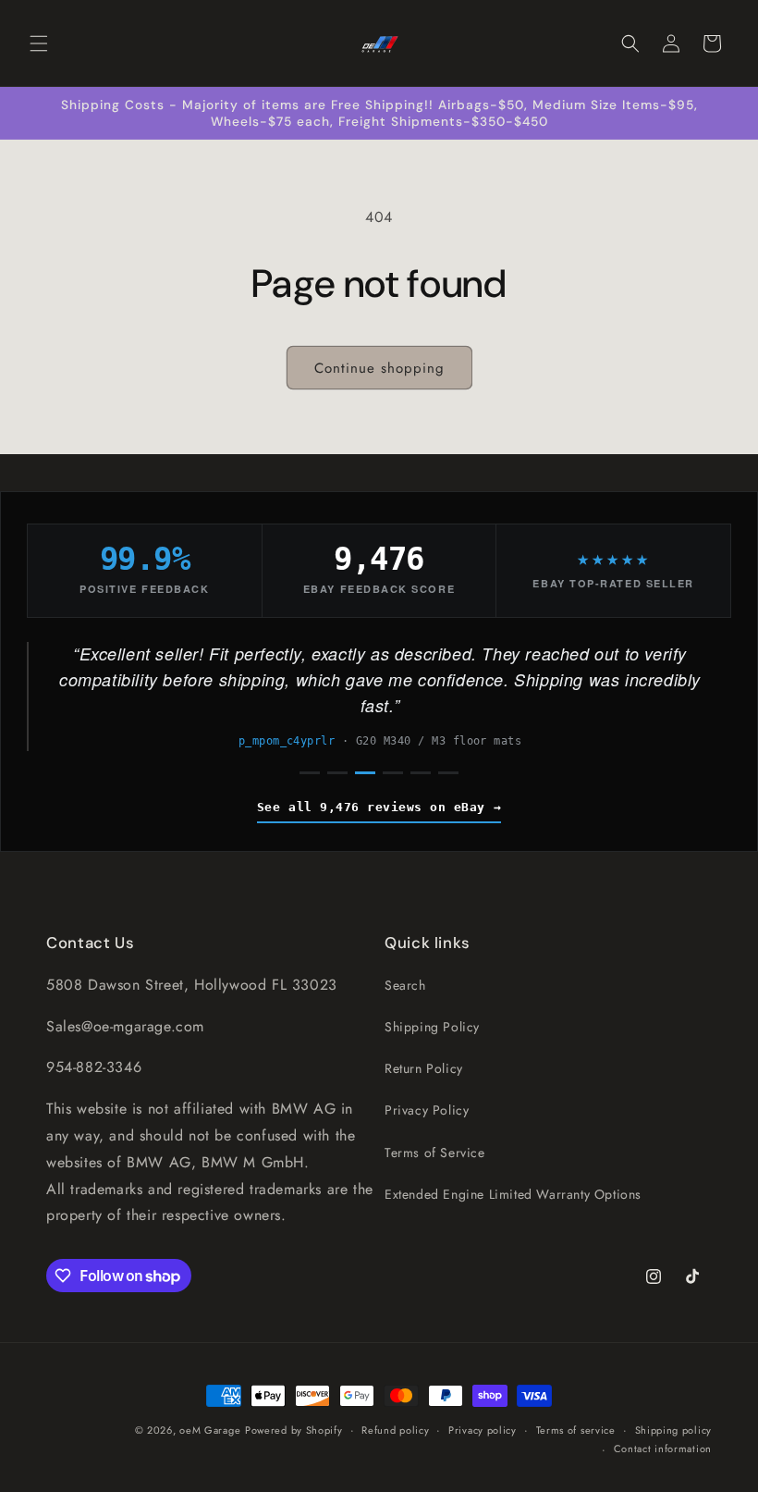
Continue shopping (379, 368)
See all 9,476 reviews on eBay (371, 807)
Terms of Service (435, 1152)
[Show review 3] (365, 772)
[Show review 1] (310, 772)
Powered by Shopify (294, 1430)
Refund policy (395, 1430)
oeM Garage (209, 1430)
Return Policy (424, 1068)
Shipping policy (674, 1430)
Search (405, 985)
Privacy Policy (427, 1110)
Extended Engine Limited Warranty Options (513, 1194)
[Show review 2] (337, 772)
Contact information (663, 1448)
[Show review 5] (420, 772)
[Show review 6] (448, 772)
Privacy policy (482, 1430)
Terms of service (576, 1430)
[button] (38, 43)
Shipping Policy (432, 1026)
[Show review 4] (393, 772)
